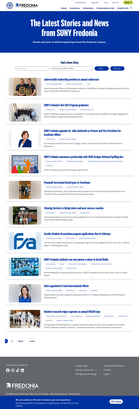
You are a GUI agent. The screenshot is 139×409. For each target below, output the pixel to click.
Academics (75, 8)
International (83, 290)
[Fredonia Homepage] (22, 5)
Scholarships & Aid (105, 8)
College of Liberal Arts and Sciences (101, 264)
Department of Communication (77, 264)
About (64, 8)
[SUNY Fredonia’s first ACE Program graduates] (25, 112)
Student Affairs (70, 238)
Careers (107, 370)
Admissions (88, 8)
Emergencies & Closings (86, 374)
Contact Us (11, 365)
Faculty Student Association (54, 238)
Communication (50, 264)
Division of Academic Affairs (74, 84)
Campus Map (81, 366)
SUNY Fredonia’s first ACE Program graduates (66, 105)
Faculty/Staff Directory (114, 366)
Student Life (123, 8)
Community (49, 166)
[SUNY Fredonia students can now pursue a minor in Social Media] (25, 267)
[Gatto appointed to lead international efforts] (25, 293)
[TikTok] (18, 370)
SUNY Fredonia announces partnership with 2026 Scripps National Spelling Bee (83, 157)
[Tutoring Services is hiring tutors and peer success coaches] (25, 215)
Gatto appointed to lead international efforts (66, 286)
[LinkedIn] (23, 370)
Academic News (50, 110)
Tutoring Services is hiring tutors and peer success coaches (74, 208)
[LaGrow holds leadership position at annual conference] (24, 87)
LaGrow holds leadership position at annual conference (71, 79)
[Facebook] (8, 370)
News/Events (80, 3)
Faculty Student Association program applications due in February (77, 234)
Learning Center (50, 213)
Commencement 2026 (86, 110)
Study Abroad (71, 290)
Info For (115, 3)
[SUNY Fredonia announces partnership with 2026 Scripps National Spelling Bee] (25, 164)
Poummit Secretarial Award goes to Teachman (67, 182)
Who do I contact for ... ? (86, 370)
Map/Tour (95, 3)
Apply (127, 2)
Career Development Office (54, 84)
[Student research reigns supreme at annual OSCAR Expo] (25, 319)
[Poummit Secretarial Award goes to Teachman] (25, 190)
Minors (62, 264)
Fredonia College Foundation (75, 161)
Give (106, 3)
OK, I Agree (116, 402)
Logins (106, 374)
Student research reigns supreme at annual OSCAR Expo (72, 312)
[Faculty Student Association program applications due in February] (25, 241)
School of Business (76, 316)
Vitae (88, 84)
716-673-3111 (23, 365)
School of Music (109, 316)
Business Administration (93, 316)
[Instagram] (13, 370)
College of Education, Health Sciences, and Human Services (105, 161)
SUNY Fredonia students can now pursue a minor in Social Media (76, 259)
